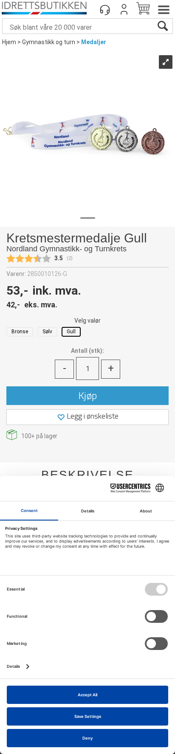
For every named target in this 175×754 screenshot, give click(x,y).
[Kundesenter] (105, 9)
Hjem (9, 42)
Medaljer (93, 42)
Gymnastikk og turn (48, 42)
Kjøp (88, 395)
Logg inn (124, 9)
